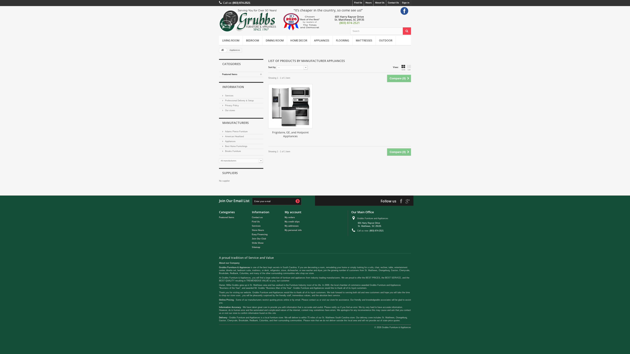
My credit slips (292, 221)
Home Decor (298, 40)
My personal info (293, 230)
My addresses (292, 226)
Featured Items (229, 74)
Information (233, 87)
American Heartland (234, 136)
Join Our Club (259, 238)
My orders (290, 217)
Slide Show (257, 243)
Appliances (321, 40)
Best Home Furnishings (235, 146)
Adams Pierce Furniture (236, 131)
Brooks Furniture (232, 151)
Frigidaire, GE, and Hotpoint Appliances (290, 134)
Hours (369, 2)
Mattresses (364, 40)
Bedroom (252, 40)
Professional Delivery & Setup (239, 100)
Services (228, 95)
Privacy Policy (231, 105)
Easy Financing (260, 234)
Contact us (257, 217)
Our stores (229, 110)
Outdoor (385, 40)
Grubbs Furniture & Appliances (396, 327)
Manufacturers (235, 123)
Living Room (230, 40)
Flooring (342, 40)
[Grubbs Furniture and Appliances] (249, 20)
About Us (379, 2)
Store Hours (258, 230)
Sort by (272, 67)
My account (293, 212)
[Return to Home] (222, 50)
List (409, 70)
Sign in (405, 2)
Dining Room (275, 40)
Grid (403, 70)
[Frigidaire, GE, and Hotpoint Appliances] (290, 106)
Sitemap (256, 247)
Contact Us (393, 2)
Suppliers (230, 173)
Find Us (358, 2)
